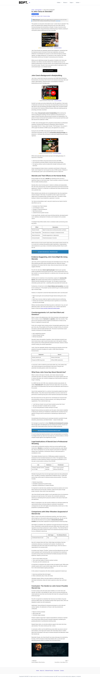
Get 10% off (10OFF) (57, 100)
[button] (29, 2)
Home (33, 9)
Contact (62, 670)
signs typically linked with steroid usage (50, 308)
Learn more (58, 20)
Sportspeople (38, 9)
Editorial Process (49, 670)
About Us (42, 670)
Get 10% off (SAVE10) (58, 47)
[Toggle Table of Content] (55, 71)
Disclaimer (56, 670)
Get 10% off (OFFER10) (57, 153)
